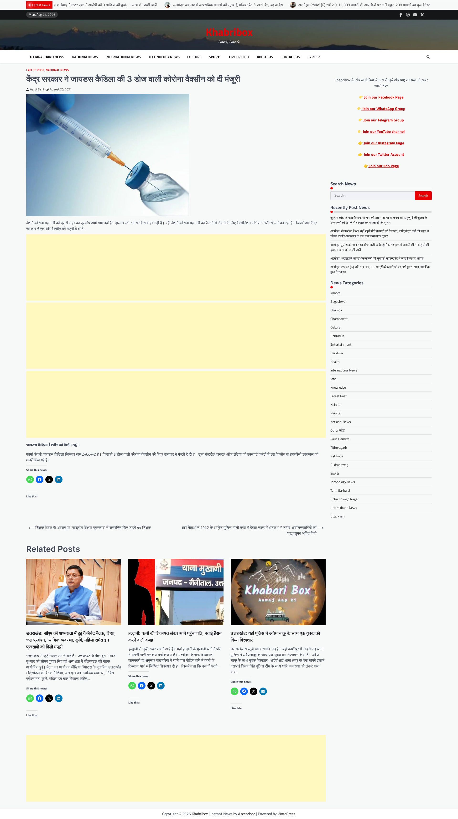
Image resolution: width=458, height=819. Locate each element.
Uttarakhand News (47, 57)
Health (335, 361)
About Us (265, 57)
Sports (215, 57)
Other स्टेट (337, 430)
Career (313, 57)
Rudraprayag (339, 464)
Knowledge (338, 387)
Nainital (335, 404)
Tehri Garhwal (340, 490)
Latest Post (35, 70)
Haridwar (336, 352)
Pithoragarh (338, 447)
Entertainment (340, 344)
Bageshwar (338, 301)
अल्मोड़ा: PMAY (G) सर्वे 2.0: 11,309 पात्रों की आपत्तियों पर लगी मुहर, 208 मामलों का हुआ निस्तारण (321, 5)
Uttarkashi (337, 516)
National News (85, 57)
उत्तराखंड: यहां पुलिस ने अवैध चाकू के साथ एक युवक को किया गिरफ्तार (275, 637)
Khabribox (229, 32)
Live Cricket (239, 57)
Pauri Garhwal (340, 438)
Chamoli (336, 310)
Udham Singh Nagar (344, 498)
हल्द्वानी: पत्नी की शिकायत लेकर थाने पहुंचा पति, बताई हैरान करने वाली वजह (175, 637)
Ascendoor (246, 814)
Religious (336, 456)
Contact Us (290, 57)
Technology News (164, 57)
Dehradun (337, 335)
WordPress (286, 814)
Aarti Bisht (37, 89)
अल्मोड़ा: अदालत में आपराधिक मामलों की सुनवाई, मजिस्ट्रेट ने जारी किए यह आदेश (183, 5)
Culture (194, 57)
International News (123, 57)
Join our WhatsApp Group (383, 108)
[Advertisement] (176, 267)
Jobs (333, 378)
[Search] (428, 57)
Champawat (339, 318)
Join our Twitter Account (383, 154)
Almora (335, 292)
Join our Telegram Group (383, 120)
